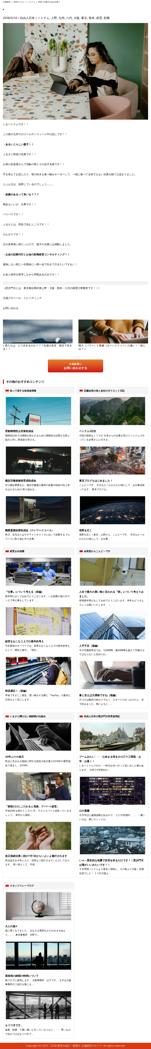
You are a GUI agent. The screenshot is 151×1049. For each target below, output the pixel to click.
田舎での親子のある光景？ (49, 2)
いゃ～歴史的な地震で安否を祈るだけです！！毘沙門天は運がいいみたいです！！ (111, 862)
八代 (69, 18)
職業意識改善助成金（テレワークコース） (29, 530)
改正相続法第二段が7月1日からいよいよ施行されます (36, 855)
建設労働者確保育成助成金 (20, 480)
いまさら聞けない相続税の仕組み (28, 716)
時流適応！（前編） (16, 690)
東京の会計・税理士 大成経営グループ (79, 1045)
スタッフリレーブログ (22, 885)
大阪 (77, 18)
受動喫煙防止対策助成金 (19, 431)
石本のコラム (18, 2)
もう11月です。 (14, 1025)
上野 (54, 18)
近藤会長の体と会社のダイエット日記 (104, 390)
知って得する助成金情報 (23, 390)
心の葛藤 (84, 810)
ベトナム (31, 2)
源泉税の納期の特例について (22, 975)
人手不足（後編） (89, 645)
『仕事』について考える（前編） (24, 591)
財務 (107, 18)
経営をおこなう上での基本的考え (24, 641)
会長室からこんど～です (97, 551)
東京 (84, 18)
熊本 (92, 18)
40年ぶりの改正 (14, 756)
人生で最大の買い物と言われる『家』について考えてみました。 (111, 594)
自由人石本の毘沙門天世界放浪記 (102, 716)
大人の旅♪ (11, 926)
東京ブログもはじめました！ (96, 480)
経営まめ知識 (17, 551)
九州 (61, 18)
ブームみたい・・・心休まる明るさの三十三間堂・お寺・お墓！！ (110, 759)
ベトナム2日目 (87, 431)
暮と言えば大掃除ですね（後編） (98, 695)
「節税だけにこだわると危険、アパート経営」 (32, 806)
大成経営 (6, 2)
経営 (99, 18)
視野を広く (85, 530)
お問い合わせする (75, 366)
